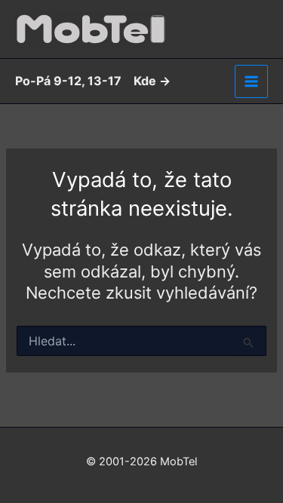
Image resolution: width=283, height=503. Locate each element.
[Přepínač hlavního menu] (251, 81)
